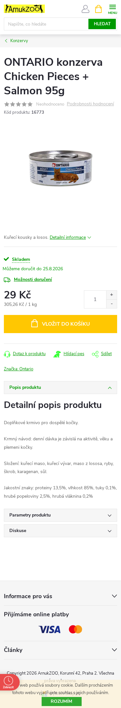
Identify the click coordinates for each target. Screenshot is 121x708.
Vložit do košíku (66, 324)
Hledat (102, 24)
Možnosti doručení (33, 279)
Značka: (18, 369)
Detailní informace (68, 237)
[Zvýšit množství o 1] (111, 295)
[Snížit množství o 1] (111, 303)
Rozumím (61, 701)
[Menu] (112, 8)
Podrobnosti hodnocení (90, 104)
